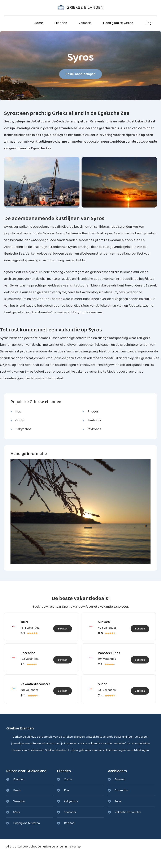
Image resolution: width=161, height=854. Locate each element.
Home (38, 23)
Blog (147, 23)
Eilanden (60, 23)
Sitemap (75, 846)
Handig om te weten (118, 23)
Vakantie (85, 23)
